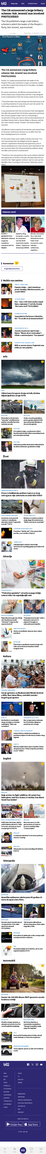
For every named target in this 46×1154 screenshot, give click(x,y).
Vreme (20, 1082)
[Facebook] (28, 1064)
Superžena (7, 1095)
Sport (6, 1076)
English (4, 792)
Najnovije (14, 3)
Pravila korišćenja (25, 1100)
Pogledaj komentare (12, 269)
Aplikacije (21, 1106)
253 (10, 329)
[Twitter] (32, 1064)
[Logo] (4, 3)
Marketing (21, 1094)
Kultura (6, 1092)
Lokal (6, 1107)
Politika (4, 415)
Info (5, 1073)
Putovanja (7, 1089)
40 (10, 285)
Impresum (21, 1097)
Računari (16, 933)
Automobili (7, 1104)
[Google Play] (14, 1124)
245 (10, 314)
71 (10, 300)
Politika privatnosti (25, 1103)
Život (5, 1082)
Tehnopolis (8, 1101)
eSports (6, 1098)
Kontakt (21, 1112)
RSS (19, 1109)
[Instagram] (37, 1064)
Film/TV (4, 717)
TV (18, 1076)
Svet (3, 390)
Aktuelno (27, 615)
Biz (5, 1079)
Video (20, 1073)
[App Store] (32, 1124)
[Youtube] (41, 1064)
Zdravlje (7, 1086)
